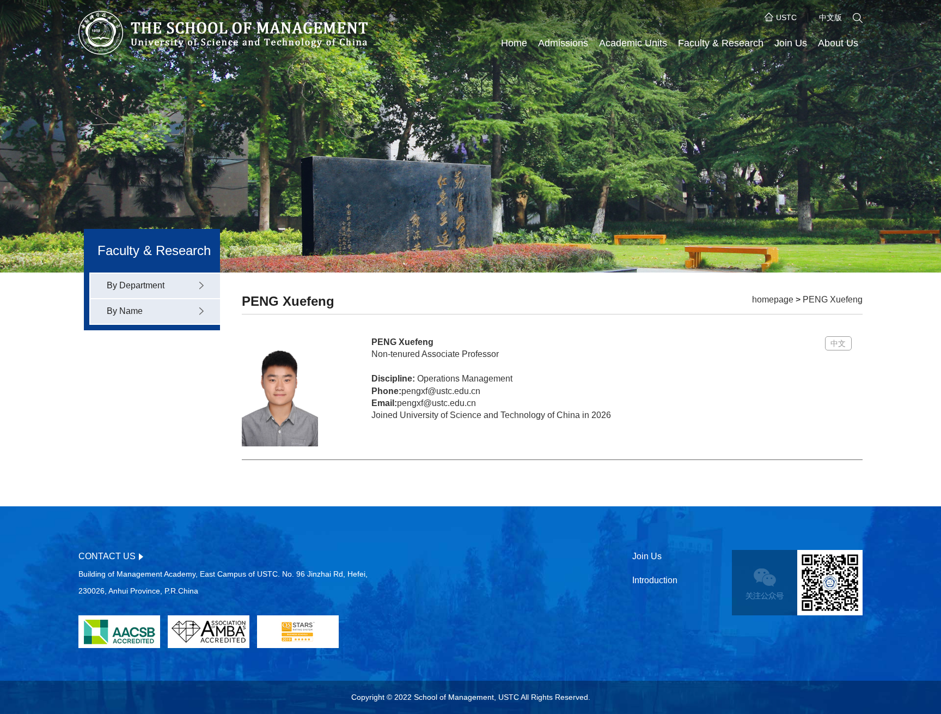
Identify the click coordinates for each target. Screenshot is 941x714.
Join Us (790, 43)
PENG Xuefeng (833, 299)
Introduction (654, 580)
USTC (786, 17)
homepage (772, 299)
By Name (125, 311)
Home (514, 43)
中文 (838, 343)
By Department (135, 285)
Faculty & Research (720, 43)
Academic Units (633, 43)
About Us (838, 43)
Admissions (563, 43)
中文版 (830, 17)
